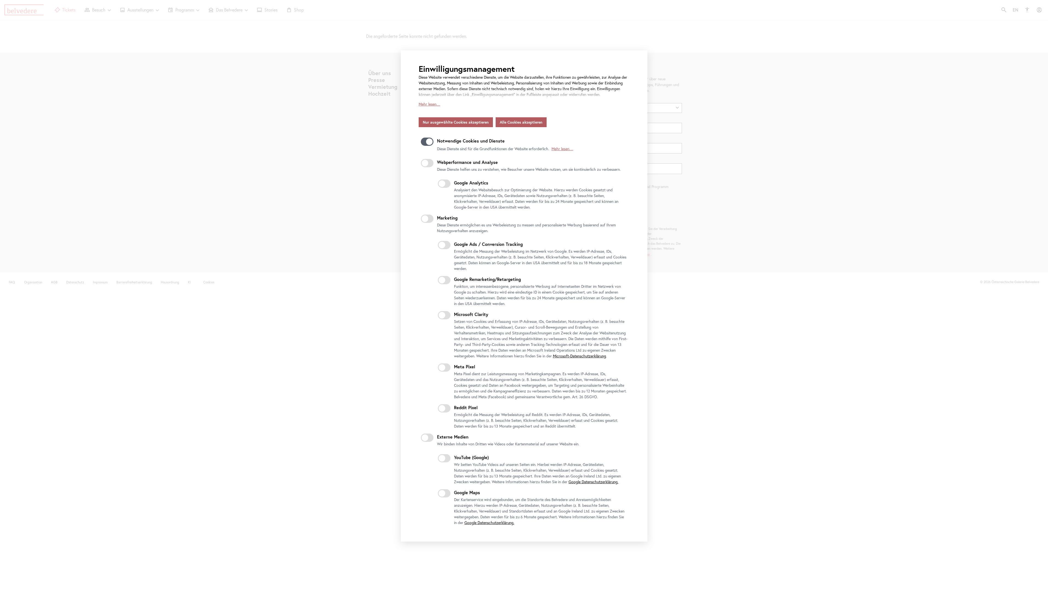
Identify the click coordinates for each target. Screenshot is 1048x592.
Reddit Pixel (466, 407)
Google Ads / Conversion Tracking (488, 244)
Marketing (447, 218)
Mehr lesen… (429, 104)
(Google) (471, 457)
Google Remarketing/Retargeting (487, 279)
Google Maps (467, 492)
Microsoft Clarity (471, 314)
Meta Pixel (464, 366)
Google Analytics (471, 183)
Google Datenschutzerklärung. (593, 481)
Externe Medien (453, 437)
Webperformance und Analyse (467, 162)
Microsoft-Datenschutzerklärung (579, 356)
